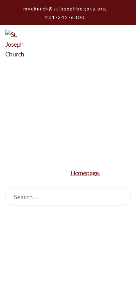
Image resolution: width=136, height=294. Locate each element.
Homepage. (85, 173)
